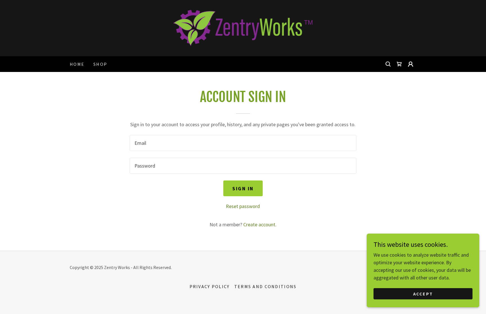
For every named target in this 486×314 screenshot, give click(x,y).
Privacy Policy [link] (210, 286)
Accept (423, 294)
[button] (410, 64)
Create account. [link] (259, 224)
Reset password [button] (243, 206)
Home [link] (77, 64)
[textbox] (243, 143)
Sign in (243, 188)
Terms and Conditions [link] (265, 286)
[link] (243, 27)
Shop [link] (100, 64)
